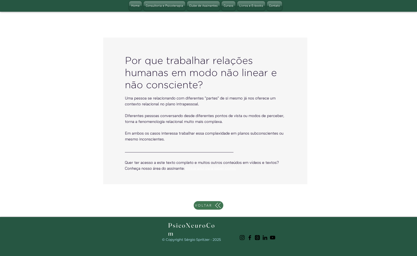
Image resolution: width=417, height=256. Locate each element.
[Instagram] (242, 237)
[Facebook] (250, 237)
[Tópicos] (257, 237)
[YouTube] (272, 237)
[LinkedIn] (265, 237)
